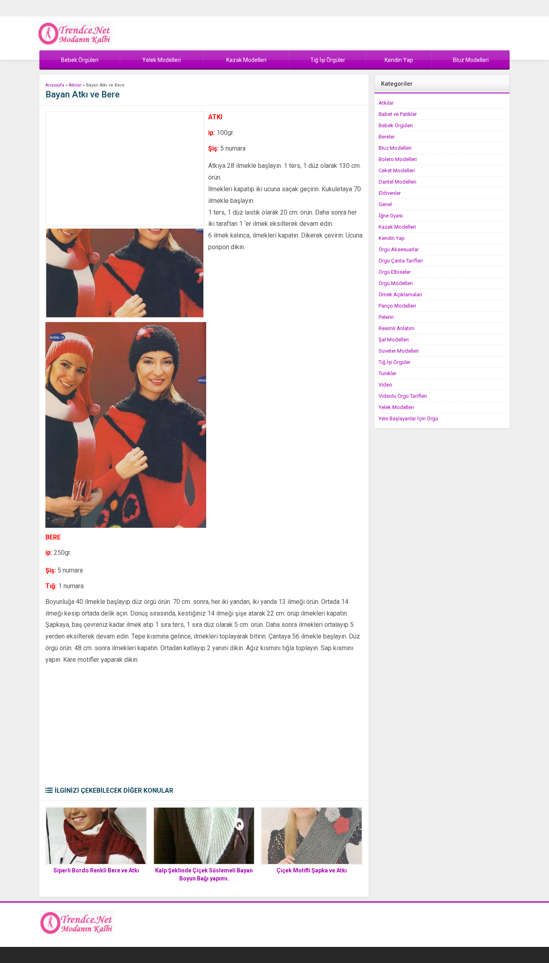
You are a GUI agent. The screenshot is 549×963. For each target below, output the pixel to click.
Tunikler (387, 373)
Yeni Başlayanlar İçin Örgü (408, 418)
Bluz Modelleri (395, 148)
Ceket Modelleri (397, 170)
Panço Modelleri (397, 306)
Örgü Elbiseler (395, 272)
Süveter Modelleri (399, 351)
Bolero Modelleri (398, 159)
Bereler (387, 137)
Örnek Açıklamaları (400, 294)
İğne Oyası (391, 216)
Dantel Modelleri (397, 182)
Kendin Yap (392, 238)
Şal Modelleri (394, 340)
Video (385, 385)
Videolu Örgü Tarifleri (403, 396)
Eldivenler (390, 193)
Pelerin (386, 317)
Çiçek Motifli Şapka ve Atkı (312, 870)
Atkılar (75, 85)
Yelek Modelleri (396, 407)
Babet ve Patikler (398, 114)
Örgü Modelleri (396, 283)
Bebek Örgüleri (396, 125)
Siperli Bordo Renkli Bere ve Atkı (96, 870)
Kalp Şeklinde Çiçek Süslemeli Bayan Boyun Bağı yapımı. (204, 874)
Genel (385, 204)
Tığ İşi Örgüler (394, 362)
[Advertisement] (124, 168)
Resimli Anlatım (396, 328)
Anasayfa (54, 85)
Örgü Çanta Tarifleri (401, 261)
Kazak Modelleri (397, 227)
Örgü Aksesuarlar (399, 249)
